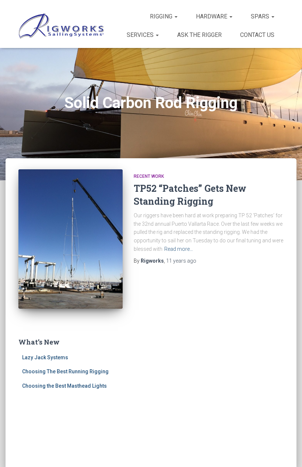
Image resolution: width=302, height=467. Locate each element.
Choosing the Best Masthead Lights (64, 386)
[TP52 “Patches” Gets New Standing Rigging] (70, 239)
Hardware (212, 16)
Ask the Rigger (199, 34)
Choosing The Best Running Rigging (65, 371)
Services (141, 34)
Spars (261, 16)
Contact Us (257, 34)
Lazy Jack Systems (45, 357)
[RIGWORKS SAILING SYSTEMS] (61, 26)
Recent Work (149, 176)
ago (181, 261)
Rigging (162, 16)
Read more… (178, 249)
